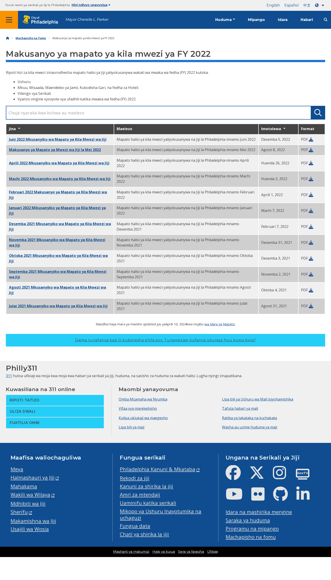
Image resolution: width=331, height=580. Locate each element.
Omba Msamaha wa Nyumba (143, 399)
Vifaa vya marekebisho (138, 408)
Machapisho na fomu (31, 38)
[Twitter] (260, 476)
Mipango (256, 20)
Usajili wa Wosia (30, 529)
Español (291, 5)
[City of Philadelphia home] (42, 20)
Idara (283, 20)
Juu (321, 548)
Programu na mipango (252, 528)
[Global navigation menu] (9, 20)
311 (9, 375)
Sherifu (19, 511)
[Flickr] (261, 497)
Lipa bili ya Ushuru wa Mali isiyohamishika (257, 399)
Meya (17, 469)
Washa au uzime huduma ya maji (249, 427)
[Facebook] (237, 476)
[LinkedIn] (306, 497)
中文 (307, 5)
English (273, 5)
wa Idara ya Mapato (219, 324)
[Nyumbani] (7, 38)
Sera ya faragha (191, 552)
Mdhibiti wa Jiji (28, 503)
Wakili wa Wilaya (30, 494)
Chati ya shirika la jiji (144, 534)
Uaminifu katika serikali (148, 502)
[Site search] (325, 19)
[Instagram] (283, 476)
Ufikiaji (212, 552)
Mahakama (24, 486)
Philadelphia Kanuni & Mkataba (157, 469)
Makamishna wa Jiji (33, 520)
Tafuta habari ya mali (240, 408)
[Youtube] (238, 497)
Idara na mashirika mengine (259, 511)
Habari (307, 20)
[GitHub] (284, 497)
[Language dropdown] (320, 5)
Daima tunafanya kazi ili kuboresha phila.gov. (165, 340)
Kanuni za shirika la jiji (146, 486)
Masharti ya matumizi (131, 552)
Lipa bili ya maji (131, 427)
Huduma (223, 20)
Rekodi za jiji (134, 478)
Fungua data (135, 525)
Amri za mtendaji (140, 494)
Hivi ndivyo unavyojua (89, 5)
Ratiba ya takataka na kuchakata (249, 417)
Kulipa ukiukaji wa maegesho (143, 417)
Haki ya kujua (163, 552)
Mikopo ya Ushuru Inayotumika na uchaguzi (160, 514)
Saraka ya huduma (248, 520)
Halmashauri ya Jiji (32, 477)
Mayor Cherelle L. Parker (86, 19)
